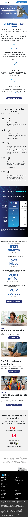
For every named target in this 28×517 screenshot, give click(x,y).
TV (1, 482)
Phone (2, 480)
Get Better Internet (14, 301)
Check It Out (14, 337)
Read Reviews (14, 371)
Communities (3, 486)
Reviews (2, 497)
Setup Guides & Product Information (19, 497)
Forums (16, 494)
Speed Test (17, 498)
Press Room (3, 494)
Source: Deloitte (14, 296)
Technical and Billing (19, 491)
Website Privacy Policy (14, 511)
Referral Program (4, 487)
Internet (16, 479)
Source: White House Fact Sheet (13, 281)
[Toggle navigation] (2, 2)
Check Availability (21, 2)
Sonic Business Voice (19, 480)
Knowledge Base (18, 493)
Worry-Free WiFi (16, 93)
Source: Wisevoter (14, 266)
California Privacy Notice (6, 512)
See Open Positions (14, 405)
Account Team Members (19, 483)
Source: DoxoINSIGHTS (14, 252)
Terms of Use (15, 514)
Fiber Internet (3, 479)
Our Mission (3, 491)
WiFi (2, 483)
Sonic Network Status (19, 499)
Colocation (17, 482)
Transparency (3, 493)
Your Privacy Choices (7, 510)
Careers (2, 498)
